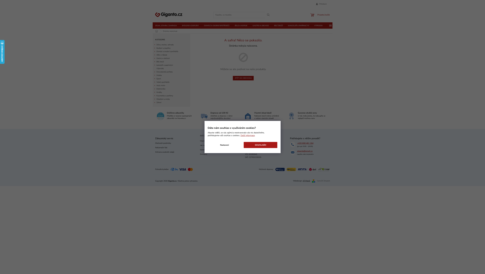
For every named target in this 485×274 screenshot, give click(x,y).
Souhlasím (260, 145)
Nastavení (224, 145)
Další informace (248, 135)
